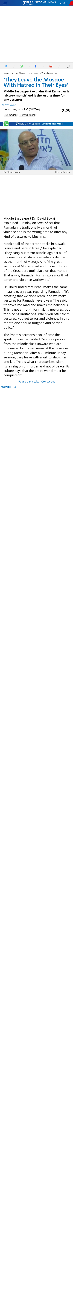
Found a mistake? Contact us (36, 381)
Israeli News (33, 73)
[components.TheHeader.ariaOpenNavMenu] (12, 3)
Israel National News (14, 73)
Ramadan (11, 115)
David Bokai (28, 115)
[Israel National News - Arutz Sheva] (39, 3)
